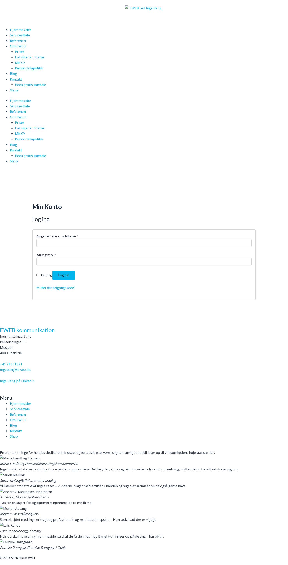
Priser (19, 51)
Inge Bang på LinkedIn (17, 381)
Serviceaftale (20, 35)
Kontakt (16, 79)
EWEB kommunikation (27, 330)
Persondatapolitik (29, 68)
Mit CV (20, 62)
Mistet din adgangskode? (55, 287)
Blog (13, 73)
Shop (14, 90)
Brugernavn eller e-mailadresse (57, 236)
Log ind (63, 275)
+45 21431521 (11, 364)
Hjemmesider (20, 29)
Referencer (18, 40)
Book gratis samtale (30, 84)
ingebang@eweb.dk (15, 369)
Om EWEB (18, 46)
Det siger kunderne (29, 57)
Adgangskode (46, 255)
